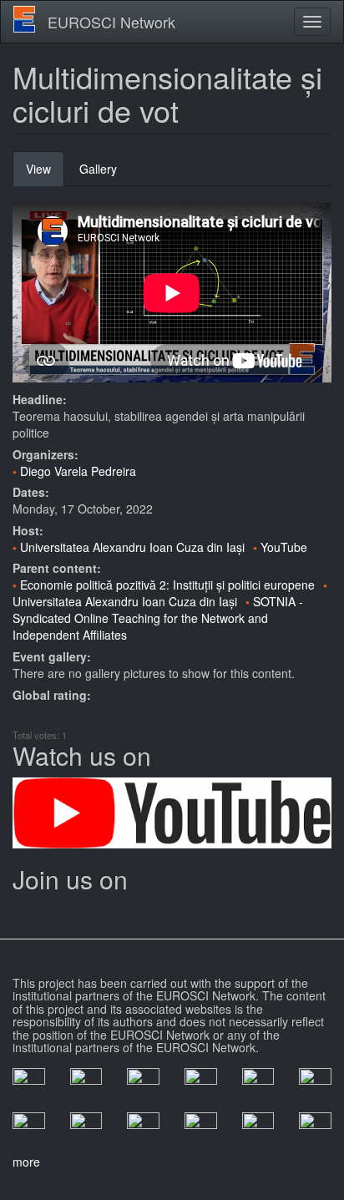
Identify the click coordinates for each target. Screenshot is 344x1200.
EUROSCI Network (111, 22)
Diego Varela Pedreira (78, 471)
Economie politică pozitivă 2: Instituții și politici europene (167, 584)
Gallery (98, 168)
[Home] (24, 19)
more (26, 1161)
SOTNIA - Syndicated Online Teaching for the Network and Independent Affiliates (158, 618)
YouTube (284, 547)
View (45, 173)
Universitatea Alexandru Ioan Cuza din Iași (132, 547)
